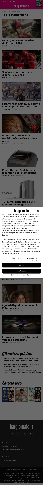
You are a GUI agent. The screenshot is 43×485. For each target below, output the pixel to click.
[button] (38, 211)
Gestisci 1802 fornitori (16, 260)
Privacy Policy (27, 275)
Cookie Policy (15, 275)
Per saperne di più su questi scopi (33, 260)
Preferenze (22, 271)
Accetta (21, 265)
